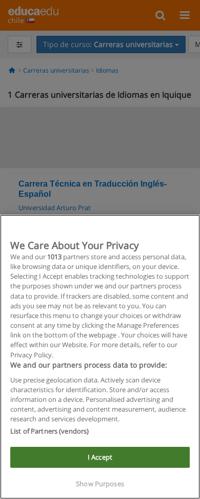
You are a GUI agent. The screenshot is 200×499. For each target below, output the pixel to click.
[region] (100, 357)
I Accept (100, 457)
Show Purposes (100, 483)
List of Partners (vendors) (49, 431)
